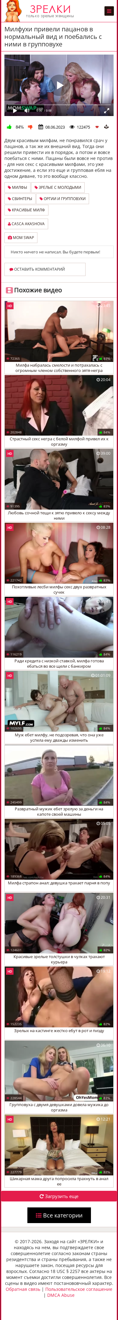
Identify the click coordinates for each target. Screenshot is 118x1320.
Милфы (19, 187)
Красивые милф (28, 210)
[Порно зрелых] (40, 11)
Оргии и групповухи (64, 198)
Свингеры (21, 198)
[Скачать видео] (106, 126)
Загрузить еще (61, 1196)
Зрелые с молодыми (59, 187)
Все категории (62, 1215)
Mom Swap (23, 237)
